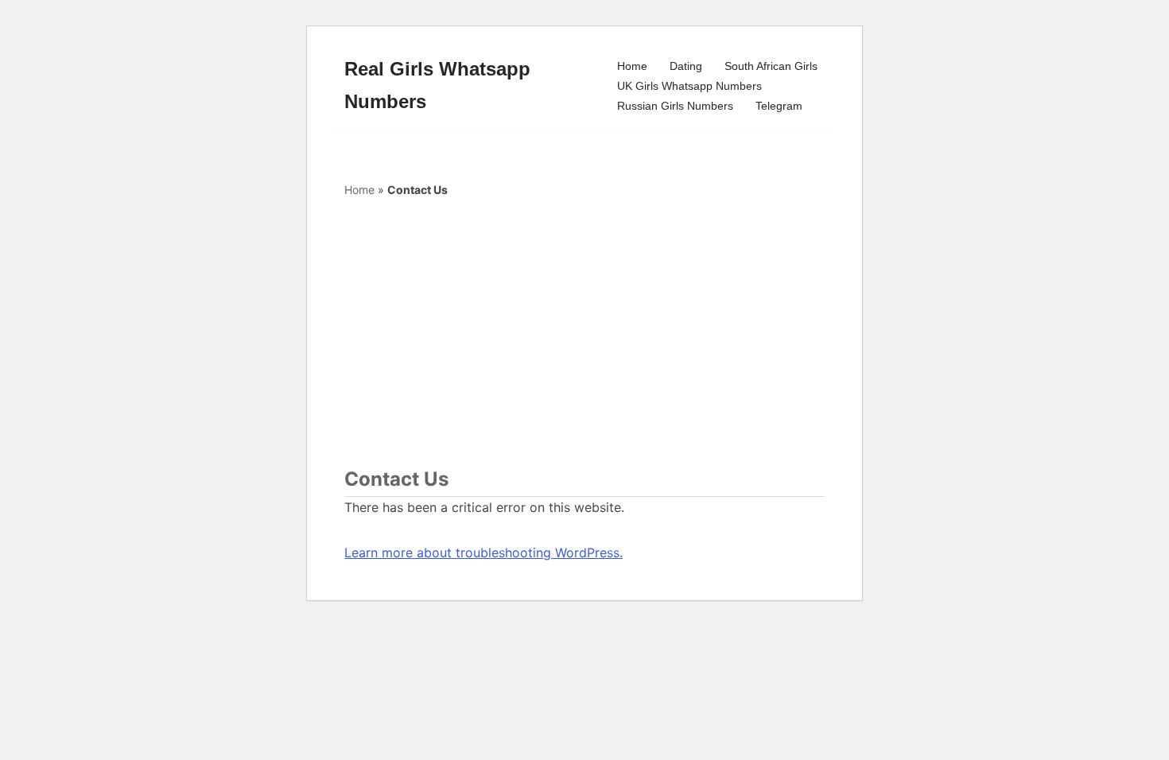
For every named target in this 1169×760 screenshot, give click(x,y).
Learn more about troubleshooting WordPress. (483, 552)
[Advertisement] (584, 334)
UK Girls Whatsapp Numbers (689, 85)
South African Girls (771, 66)
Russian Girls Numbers (675, 105)
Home (632, 66)
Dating (686, 66)
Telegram (778, 105)
